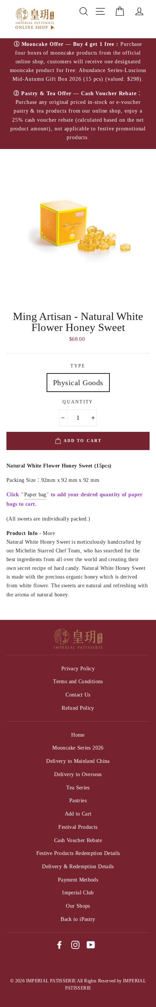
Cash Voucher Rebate (78, 840)
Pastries (78, 800)
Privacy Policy (78, 668)
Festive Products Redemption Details (78, 853)
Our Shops (78, 906)
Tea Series (78, 787)
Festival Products (77, 827)
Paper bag (35, 494)
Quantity (78, 402)
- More (30, 533)
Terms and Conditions (78, 681)
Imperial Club (78, 892)
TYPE (77, 366)
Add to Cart (78, 814)
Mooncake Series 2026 (77, 748)
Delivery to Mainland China (77, 761)
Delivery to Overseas (77, 774)
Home (77, 735)
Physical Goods (78, 382)
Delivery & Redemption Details (78, 866)
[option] (78, 93)
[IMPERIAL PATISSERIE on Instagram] (75, 944)
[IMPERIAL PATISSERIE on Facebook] (59, 944)
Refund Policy (78, 708)
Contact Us (78, 695)
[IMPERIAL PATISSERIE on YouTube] (91, 944)
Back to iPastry (78, 919)
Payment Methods (78, 880)
